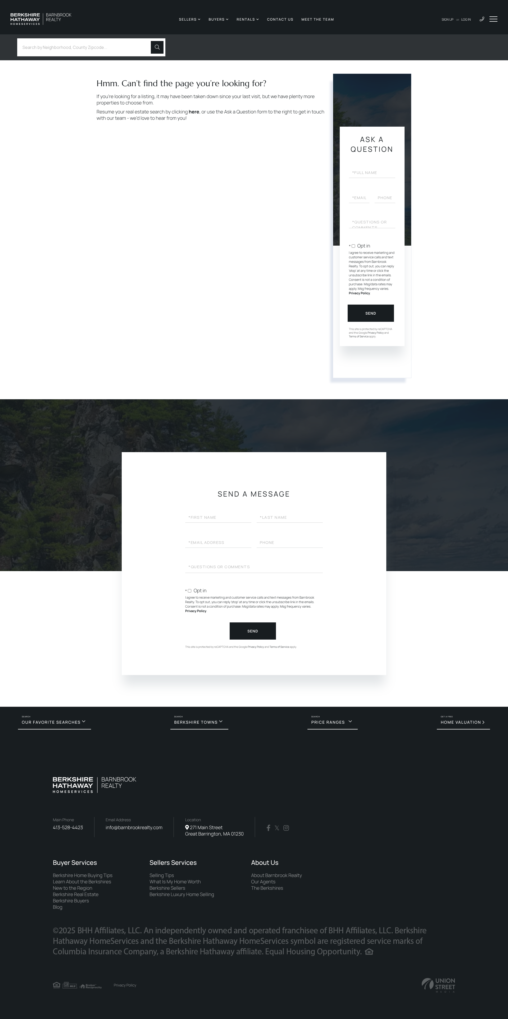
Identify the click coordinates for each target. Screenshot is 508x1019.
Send (370, 313)
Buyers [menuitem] (217, 19)
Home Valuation (461, 722)
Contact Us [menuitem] (280, 19)
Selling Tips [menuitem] (161, 875)
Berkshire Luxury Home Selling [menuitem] (181, 894)
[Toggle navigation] (493, 19)
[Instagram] (286, 828)
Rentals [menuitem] (246, 19)
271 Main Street (214, 830)
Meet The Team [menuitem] (317, 19)
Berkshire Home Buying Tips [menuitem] (82, 875)
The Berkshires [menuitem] (267, 888)
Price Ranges (328, 722)
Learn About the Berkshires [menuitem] (82, 882)
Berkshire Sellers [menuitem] (167, 888)
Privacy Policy (359, 293)
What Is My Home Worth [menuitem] (175, 882)
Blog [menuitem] (57, 907)
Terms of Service (359, 336)
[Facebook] (268, 828)
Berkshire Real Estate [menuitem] (75, 894)
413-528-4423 (68, 827)
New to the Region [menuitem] (72, 888)
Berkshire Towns (196, 722)
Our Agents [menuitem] (263, 882)
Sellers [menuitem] (188, 19)
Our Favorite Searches (51, 722)
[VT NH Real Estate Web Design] (438, 985)
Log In (466, 19)
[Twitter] (276, 828)
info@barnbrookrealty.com (134, 827)
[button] (157, 47)
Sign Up (447, 19)
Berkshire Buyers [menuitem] (71, 901)
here (194, 112)
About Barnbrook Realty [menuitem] (276, 875)
